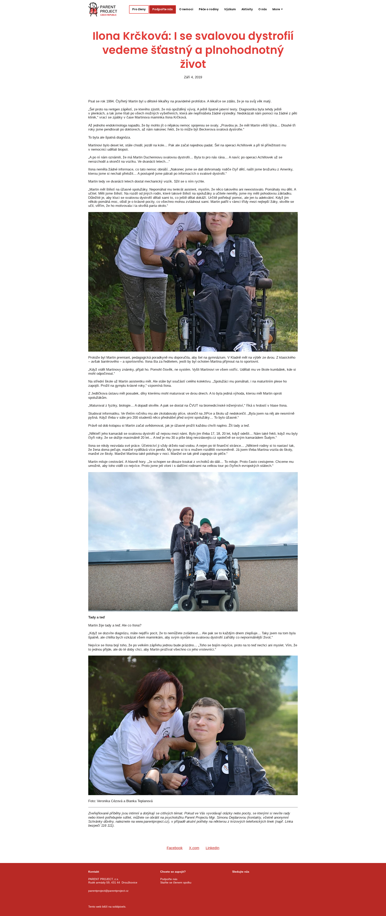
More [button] (276, 9)
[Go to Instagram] (244, 879)
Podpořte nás (168, 879)
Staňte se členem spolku (175, 882)
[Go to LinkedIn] (264, 879)
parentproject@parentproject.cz (108, 890)
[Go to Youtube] (254, 879)
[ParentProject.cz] (102, 9)
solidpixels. (119, 906)
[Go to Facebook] (234, 879)
